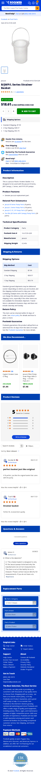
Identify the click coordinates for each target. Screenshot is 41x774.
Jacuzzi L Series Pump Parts (14, 207)
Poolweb (4, 19)
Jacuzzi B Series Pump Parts (14, 204)
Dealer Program (26, 669)
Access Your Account (10, 660)
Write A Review (21, 437)
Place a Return (8, 665)
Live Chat (6, 679)
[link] (28, 111)
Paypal (23, 739)
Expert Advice (28, 649)
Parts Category (12, 599)
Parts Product (10, 622)
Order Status (28, 646)
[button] (30, 3)
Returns (9, 649)
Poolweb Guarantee (16, 330)
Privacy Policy (25, 662)
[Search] (37, 8)
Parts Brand (9, 611)
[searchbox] (10, 446)
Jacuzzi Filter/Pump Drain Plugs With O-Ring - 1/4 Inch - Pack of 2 (30, 377)
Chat (17, 14)
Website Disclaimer (27, 667)
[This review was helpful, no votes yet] (20, 487)
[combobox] (20, 8)
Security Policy (25, 665)
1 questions (19, 92)
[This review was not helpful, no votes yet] (24, 487)
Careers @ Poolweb (27, 657)
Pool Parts (14, 19)
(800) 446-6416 (30, 14)
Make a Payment (9, 667)
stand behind (13, 154)
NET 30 (19, 744)
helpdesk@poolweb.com (12, 682)
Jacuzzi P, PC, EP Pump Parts (15, 210)
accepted (18, 141)
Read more (10, 577)
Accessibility (24, 660)
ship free (22, 148)
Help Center (10, 646)
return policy (15, 315)
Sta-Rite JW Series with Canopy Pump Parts (20, 213)
